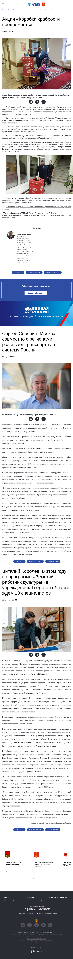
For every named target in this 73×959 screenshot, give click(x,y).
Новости (27, 10)
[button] (33, 878)
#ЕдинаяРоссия (53, 829)
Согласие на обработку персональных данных (36, 942)
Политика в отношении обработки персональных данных (36, 940)
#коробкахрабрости (52, 272)
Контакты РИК (9, 901)
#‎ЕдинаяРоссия (53, 561)
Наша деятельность (16, 10)
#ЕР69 (18, 272)
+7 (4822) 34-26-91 (36, 909)
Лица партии (31, 898)
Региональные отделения (58, 898)
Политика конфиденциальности (36, 938)
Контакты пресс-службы (35, 901)
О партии (7, 898)
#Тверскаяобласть (34, 272)
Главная (4, 10)
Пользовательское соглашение (36, 937)
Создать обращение (35, 293)
